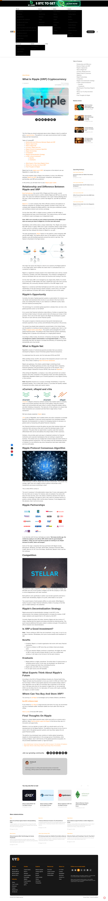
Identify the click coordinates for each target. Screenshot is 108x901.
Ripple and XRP (32, 177)
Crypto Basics (57, 11)
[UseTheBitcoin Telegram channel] (75, 870)
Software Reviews (72, 30)
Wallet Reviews (72, 27)
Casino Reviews (72, 25)
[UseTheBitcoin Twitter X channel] (81, 870)
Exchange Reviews (72, 22)
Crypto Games (57, 27)
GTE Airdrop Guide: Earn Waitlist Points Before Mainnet (88, 139)
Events (70, 16)
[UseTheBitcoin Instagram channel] (84, 870)
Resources (18, 43)
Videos (70, 33)
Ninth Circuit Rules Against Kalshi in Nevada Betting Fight (89, 106)
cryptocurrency (30, 135)
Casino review (39, 877)
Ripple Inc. (25, 203)
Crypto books (50, 873)
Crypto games (27, 881)
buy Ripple (34, 704)
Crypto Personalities (21, 54)
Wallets (55, 25)
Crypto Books (20, 51)
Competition (29, 152)
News (40, 11)
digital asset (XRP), (38, 170)
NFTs (55, 33)
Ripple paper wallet (51, 182)
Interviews (70, 35)
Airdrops (56, 16)
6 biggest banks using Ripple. (34, 330)
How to (55, 14)
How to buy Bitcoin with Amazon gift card (27, 30)
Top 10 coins (15, 884)
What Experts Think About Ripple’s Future (37, 163)
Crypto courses (51, 871)
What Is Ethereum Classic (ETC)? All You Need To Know (82, 804)
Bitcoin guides (15, 873)
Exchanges (56, 22)
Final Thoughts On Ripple (33, 166)
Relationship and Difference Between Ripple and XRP (40, 142)
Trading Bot (38, 883)
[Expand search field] (97, 32)
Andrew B (26, 83)
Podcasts (19, 46)
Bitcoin (17, 9)
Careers (61, 871)
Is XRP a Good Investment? (33, 156)
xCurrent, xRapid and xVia (33, 147)
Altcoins (40, 9)
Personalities (50, 875)
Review (37, 875)
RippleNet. (60, 369)
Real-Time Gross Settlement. (47, 360)
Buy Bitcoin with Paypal (22, 22)
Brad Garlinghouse (27, 193)
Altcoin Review (26, 75)
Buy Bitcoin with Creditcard (23, 19)
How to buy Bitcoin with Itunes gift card (26, 27)
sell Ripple (34, 697)
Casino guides (27, 875)
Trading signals (39, 871)
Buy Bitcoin (19, 14)
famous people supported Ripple (40, 721)
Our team (61, 869)
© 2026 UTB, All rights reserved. (16, 897)
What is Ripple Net (31, 145)
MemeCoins (42, 22)
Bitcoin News (20, 11)
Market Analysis (72, 11)
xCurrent (24, 401)
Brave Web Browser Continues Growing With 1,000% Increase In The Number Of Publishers (45, 744)
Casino (55, 19)
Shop (46, 43)
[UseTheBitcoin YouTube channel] (78, 870)
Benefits (31, 158)
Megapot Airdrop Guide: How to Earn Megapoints (83, 204)
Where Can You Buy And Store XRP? (36, 165)
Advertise (33, 49)
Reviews (70, 19)
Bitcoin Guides (20, 38)
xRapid (38, 233)
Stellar (43, 588)
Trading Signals (72, 14)
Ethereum (41, 16)
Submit (32, 43)
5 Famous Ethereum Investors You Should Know (88, 129)
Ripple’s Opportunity (32, 144)
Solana (40, 19)
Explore (69, 9)
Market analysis (39, 869)
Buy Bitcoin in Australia (22, 35)
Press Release (34, 46)
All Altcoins (41, 25)
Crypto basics (27, 869)
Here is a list (25, 711)
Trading (55, 30)
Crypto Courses (20, 49)
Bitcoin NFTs (20, 41)
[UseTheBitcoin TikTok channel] (90, 870)
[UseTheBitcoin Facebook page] (72, 870)
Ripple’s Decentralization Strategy (35, 154)
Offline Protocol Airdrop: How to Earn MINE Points (83, 195)
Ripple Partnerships (31, 151)
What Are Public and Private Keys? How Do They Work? (81, 836)
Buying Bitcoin (20, 16)
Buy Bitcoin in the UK (22, 33)
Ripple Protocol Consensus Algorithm (36, 149)
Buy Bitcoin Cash (21, 25)
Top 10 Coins (42, 14)
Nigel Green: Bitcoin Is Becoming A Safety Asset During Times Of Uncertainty (42, 745)
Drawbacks (32, 159)
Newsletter (61, 873)
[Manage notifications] (104, 898)
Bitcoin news (15, 869)
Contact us (61, 877)
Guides (54, 9)
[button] (36, 9)
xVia (23, 417)
